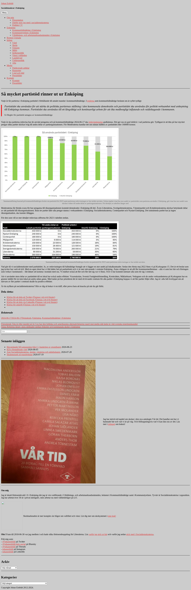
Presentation (17, 20)
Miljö (14, 50)
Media (9, 65)
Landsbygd (17, 58)
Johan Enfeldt (7, 3)
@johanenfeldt (8, 541)
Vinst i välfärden (19, 55)
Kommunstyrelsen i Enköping (25, 33)
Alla (14, 63)
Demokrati (26, 318)
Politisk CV (17, 25)
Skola (14, 45)
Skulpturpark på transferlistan (20, 354)
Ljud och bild (18, 73)
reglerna (91, 101)
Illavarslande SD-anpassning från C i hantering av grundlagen (34, 347)
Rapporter (16, 70)
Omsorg (15, 48)
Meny (4, 13)
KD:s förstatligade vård (17, 349)
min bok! (112, 516)
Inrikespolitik (18, 53)
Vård (14, 43)
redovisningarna (96, 122)
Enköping (11, 27)
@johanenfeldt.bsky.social (14, 544)
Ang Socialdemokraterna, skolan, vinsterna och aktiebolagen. (34, 352)
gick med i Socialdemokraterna (140, 534)
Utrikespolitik (18, 60)
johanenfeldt (7, 549)
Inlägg (9, 40)
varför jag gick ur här (98, 534)
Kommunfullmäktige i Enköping (26, 30)
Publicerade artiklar (20, 68)
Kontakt (10, 78)
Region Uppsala (14, 38)
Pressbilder (17, 75)
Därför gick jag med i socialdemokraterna (30, 22)
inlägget (111, 424)
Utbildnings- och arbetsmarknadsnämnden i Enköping (36, 35)
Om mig (10, 17)
